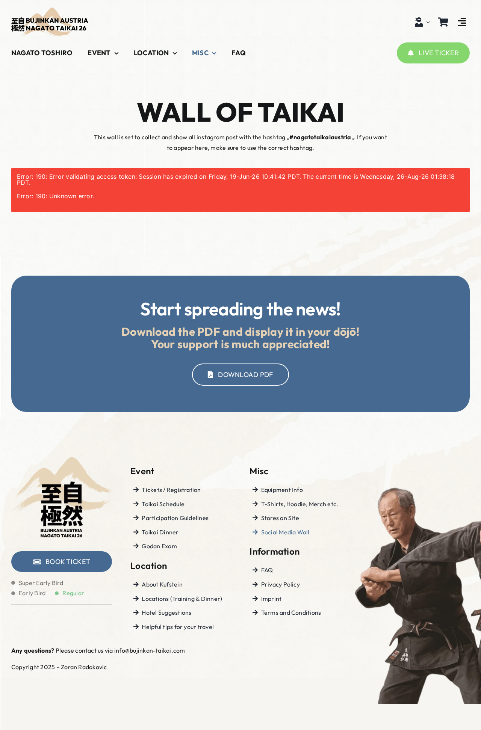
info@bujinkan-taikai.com (149, 650)
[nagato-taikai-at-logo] (49, 10)
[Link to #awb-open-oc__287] (462, 22)
